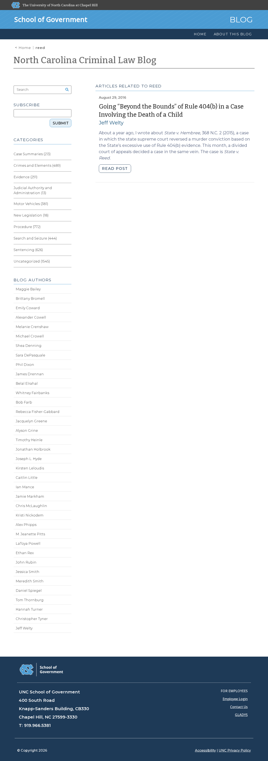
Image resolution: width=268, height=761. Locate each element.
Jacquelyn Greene (31, 421)
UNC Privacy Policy (235, 750)
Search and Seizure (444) (35, 238)
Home (25, 48)
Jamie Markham (30, 496)
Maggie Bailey (28, 289)
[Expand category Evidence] (68, 177)
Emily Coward (28, 308)
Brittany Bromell (30, 299)
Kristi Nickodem (30, 515)
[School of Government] (41, 669)
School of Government (50, 19)
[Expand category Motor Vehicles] (68, 204)
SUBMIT (61, 123)
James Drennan (30, 374)
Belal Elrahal (27, 384)
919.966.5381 (37, 725)
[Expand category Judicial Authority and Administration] (68, 190)
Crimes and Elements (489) (37, 166)
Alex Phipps (26, 525)
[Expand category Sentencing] (68, 250)
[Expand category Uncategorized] (68, 261)
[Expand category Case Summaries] (68, 154)
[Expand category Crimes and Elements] (68, 165)
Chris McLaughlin (31, 506)
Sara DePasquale (30, 355)
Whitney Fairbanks (32, 393)
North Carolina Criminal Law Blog (85, 60)
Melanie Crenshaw (32, 327)
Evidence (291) (25, 177)
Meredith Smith (30, 581)
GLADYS (241, 714)
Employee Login (235, 699)
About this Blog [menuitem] (233, 34)
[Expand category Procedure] (68, 227)
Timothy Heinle (29, 440)
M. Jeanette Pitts (30, 534)
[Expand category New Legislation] (68, 215)
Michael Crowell (30, 336)
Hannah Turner (29, 609)
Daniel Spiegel (29, 591)
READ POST (115, 168)
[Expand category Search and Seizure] (68, 238)
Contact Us (239, 707)
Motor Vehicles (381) (31, 204)
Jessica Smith (27, 572)
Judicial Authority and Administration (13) (33, 190)
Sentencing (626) (28, 250)
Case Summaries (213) (32, 154)
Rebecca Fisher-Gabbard (37, 412)
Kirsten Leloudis (30, 468)
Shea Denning (28, 346)
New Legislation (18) (31, 215)
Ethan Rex (25, 553)
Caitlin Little (26, 478)
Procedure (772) (27, 227)
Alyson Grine (27, 431)
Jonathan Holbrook (33, 449)
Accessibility (205, 750)
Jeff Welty (111, 123)
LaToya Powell (28, 544)
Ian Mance (25, 487)
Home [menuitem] (200, 34)
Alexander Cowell (31, 317)
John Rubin (26, 562)
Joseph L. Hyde (29, 459)
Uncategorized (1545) (32, 261)
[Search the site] (65, 90)
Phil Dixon (25, 365)
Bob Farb (24, 402)
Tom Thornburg (30, 600)
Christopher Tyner (32, 619)
